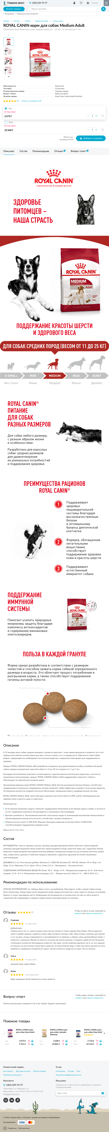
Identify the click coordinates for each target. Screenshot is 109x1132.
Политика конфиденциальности (68, 1075)
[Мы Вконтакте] (11, 1100)
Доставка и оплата (23, 1071)
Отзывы (71, 1071)
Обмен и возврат (39, 1071)
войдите (78, 913)
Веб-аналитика (24, 1128)
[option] (40, 58)
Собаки (28, 21)
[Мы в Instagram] (5, 1100)
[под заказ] (32, 1040)
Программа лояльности (12, 1075)
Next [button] (8, 76)
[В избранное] (103, 115)
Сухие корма (58, 21)
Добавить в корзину (92, 138)
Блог (78, 1071)
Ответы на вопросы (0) (31, 101)
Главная (6, 21)
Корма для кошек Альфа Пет (27, 14)
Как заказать (8, 1071)
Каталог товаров (13, 9)
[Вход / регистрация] (74, 3)
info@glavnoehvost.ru (11, 1094)
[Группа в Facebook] (17, 1100)
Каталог (17, 21)
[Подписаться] (103, 1093)
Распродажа (9, 14)
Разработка (12, 1128)
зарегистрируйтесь (94, 913)
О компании (60, 1071)
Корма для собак (41, 21)
